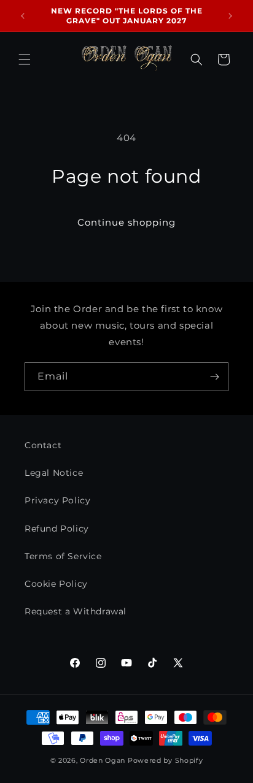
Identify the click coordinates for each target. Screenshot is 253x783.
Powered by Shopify (165, 760)
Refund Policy (57, 528)
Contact (43, 445)
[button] (24, 59)
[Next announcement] (230, 15)
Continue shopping (126, 222)
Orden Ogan (102, 760)
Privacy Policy (57, 500)
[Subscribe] (214, 376)
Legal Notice (54, 472)
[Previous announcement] (22, 15)
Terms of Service (63, 556)
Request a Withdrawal (75, 611)
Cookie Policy (56, 583)
